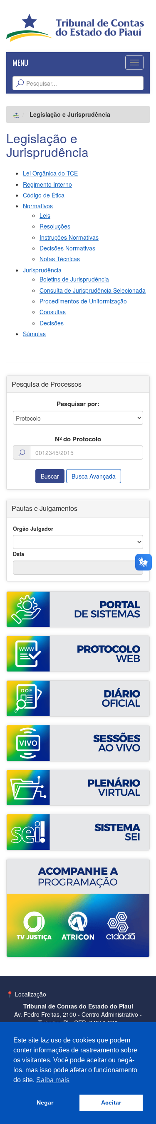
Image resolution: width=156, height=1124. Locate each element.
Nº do (78, 439)
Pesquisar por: (78, 404)
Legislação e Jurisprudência (47, 145)
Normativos (38, 206)
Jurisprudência (42, 270)
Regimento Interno (47, 184)
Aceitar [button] (111, 1102)
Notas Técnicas (60, 259)
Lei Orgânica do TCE (50, 173)
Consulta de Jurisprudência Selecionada (93, 290)
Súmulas (34, 334)
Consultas (53, 312)
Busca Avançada (94, 476)
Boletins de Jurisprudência (74, 279)
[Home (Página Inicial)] (16, 114)
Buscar (50, 476)
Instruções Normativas (69, 237)
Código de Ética (43, 195)
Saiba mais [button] (52, 1079)
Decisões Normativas (67, 248)
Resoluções (55, 226)
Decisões (52, 323)
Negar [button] (45, 1102)
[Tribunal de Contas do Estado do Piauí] (75, 27)
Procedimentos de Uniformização (83, 301)
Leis (45, 215)
